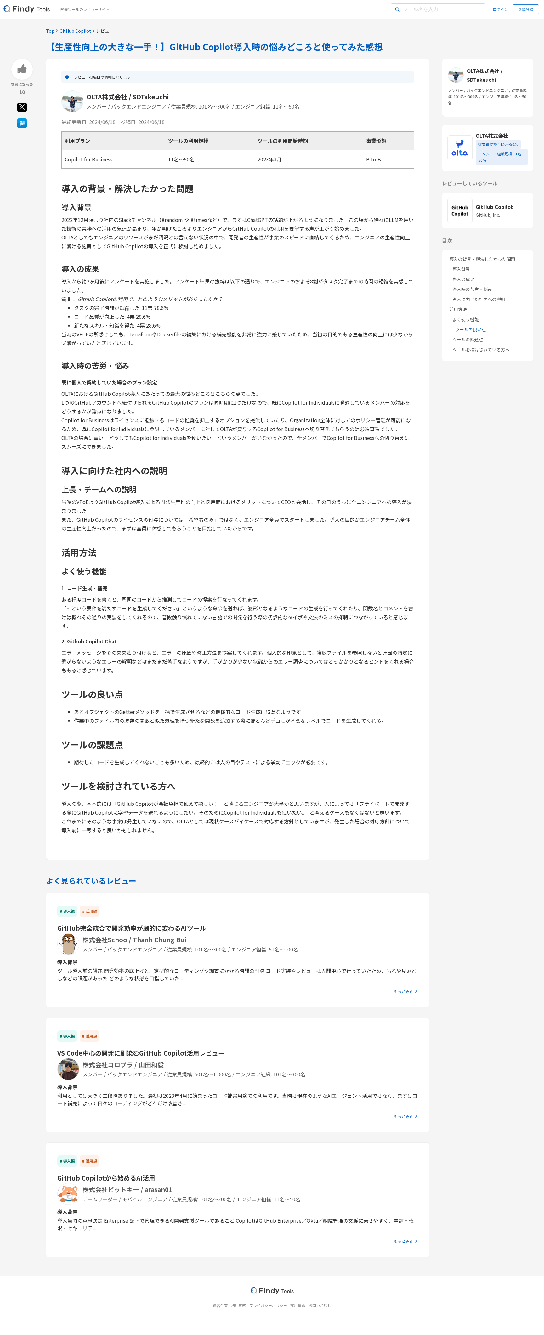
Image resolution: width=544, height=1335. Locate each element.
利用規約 (238, 1305)
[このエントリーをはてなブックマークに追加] (22, 123)
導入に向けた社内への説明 (478, 299)
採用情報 (297, 1305)
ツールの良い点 (470, 329)
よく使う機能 (465, 319)
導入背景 (461, 269)
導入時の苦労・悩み (472, 289)
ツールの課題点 (467, 339)
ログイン (500, 9)
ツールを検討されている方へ (481, 349)
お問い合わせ (320, 1305)
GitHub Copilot (75, 31)
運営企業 (220, 1305)
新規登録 (525, 9)
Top (50, 31)
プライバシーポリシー (268, 1305)
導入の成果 (463, 279)
